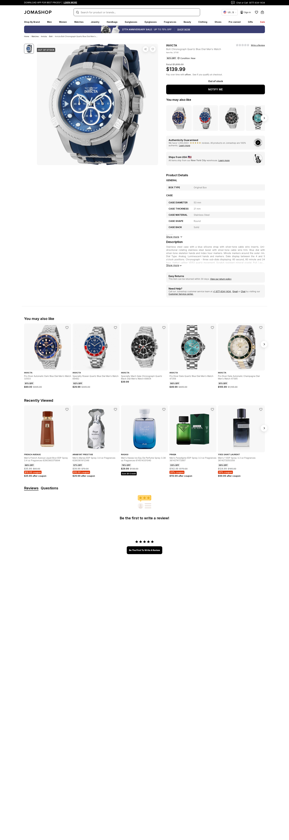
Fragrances (170, 22)
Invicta (44, 36)
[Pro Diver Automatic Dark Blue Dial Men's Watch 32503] (67, 327)
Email (235, 291)
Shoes (218, 22)
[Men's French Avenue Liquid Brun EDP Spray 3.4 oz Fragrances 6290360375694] (67, 409)
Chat (243, 291)
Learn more (184, 145)
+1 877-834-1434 (222, 291)
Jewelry (95, 22)
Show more (172, 265)
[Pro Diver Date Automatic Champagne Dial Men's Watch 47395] (261, 327)
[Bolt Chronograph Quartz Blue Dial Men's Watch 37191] (153, 49)
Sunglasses (131, 22)
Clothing (202, 22)
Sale (262, 22)
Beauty (187, 22)
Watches (79, 22)
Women (63, 22)
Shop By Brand (32, 22)
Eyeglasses (151, 22)
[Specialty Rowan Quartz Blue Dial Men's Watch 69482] (115, 327)
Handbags (112, 22)
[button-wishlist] (256, 12)
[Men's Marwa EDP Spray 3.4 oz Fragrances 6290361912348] (115, 409)
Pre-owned (235, 22)
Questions (49, 488)
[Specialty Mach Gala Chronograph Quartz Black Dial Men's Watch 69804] (164, 327)
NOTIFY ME (215, 89)
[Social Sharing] (145, 49)
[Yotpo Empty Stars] (242, 45)
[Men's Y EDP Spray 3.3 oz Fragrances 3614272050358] (261, 409)
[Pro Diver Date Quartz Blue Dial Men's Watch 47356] (212, 327)
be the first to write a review (144, 550)
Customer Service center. (181, 294)
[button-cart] (262, 12)
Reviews (31, 488)
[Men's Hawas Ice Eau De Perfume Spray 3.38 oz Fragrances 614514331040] (164, 409)
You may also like (178, 100)
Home (26, 36)
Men (49, 22)
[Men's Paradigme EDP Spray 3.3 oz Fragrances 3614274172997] (212, 409)
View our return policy (221, 279)
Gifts (250, 22)
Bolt (51, 36)
